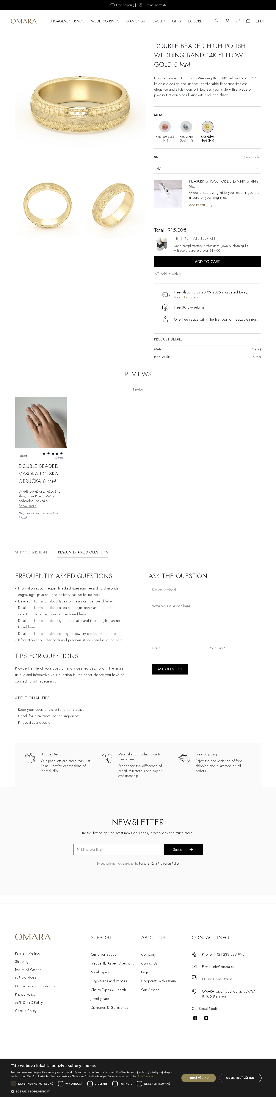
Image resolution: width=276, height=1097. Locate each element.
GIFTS (176, 21)
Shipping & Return (31, 552)
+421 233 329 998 (229, 954)
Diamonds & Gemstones (109, 1007)
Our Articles (150, 989)
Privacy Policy (25, 994)
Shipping (21, 961)
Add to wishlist (170, 273)
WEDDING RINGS (105, 21)
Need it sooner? (186, 297)
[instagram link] (206, 1018)
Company (148, 954)
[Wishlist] (237, 21)
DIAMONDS (135, 21)
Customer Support (105, 954)
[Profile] (227, 21)
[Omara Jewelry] (24, 21)
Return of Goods (28, 969)
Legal (145, 972)
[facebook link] (195, 1018)
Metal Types (100, 972)
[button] (93, 1091)
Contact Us (149, 963)
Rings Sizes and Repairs (109, 981)
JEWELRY (158, 21)
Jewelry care (100, 998)
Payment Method (27, 953)
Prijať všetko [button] (198, 1078)
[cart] (248, 21)
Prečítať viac (146, 1076)
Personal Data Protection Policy (159, 863)
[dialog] (138, 1078)
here (96, 594)
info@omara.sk (223, 966)
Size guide (252, 157)
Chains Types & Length (108, 989)
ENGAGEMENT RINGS (66, 21)
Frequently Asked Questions (82, 552)
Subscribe (180, 849)
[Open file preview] (41, 422)
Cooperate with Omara (158, 981)
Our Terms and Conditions (35, 986)
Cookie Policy (25, 1010)
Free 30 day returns (189, 307)
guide (107, 607)
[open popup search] (217, 21)
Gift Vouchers (25, 978)
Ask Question (170, 669)
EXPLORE (195, 21)
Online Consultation (217, 979)
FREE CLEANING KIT (195, 238)
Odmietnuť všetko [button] (240, 1078)
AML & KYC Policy (29, 1002)
